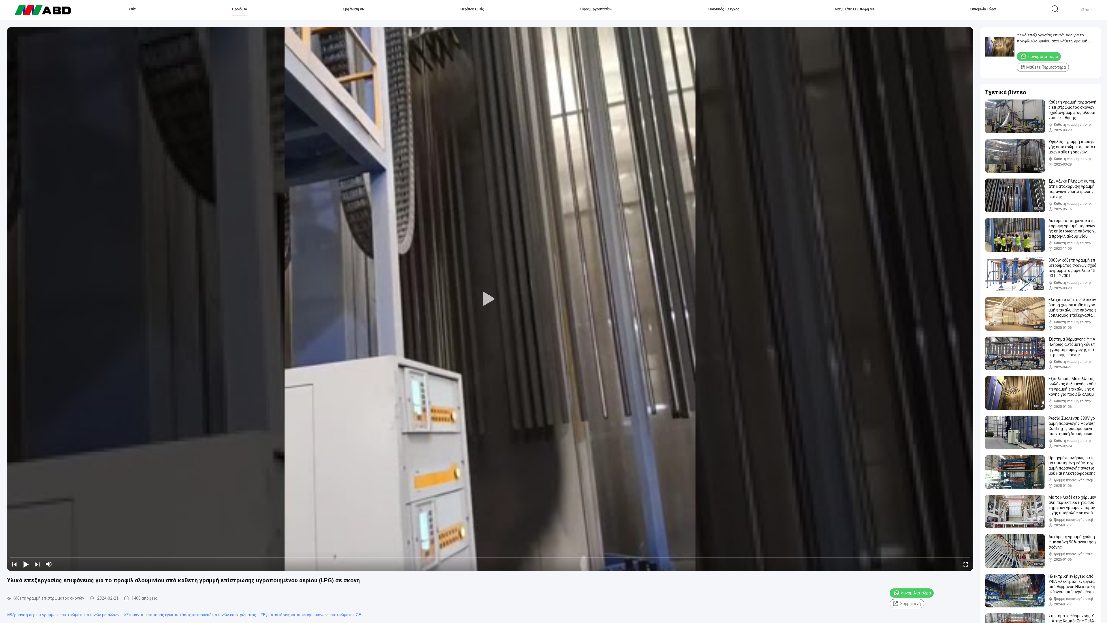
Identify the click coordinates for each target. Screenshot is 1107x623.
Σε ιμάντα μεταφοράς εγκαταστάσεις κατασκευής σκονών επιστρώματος (191, 614)
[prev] (14, 564)
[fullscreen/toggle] (966, 564)
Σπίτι (132, 9)
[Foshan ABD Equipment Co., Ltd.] (42, 10)
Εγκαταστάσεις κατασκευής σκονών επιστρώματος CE (312, 614)
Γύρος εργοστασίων (596, 9)
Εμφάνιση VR (354, 9)
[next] (37, 564)
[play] (490, 299)
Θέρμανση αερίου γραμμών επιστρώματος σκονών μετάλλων (64, 614)
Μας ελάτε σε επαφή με (854, 9)
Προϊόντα (239, 9)
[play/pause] (26, 564)
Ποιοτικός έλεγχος (723, 9)
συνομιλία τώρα (983, 9)
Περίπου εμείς (472, 9)
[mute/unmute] (49, 564)
